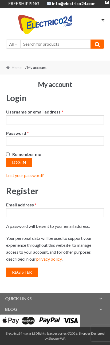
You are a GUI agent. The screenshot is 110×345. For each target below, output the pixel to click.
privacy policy (49, 258)
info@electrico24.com (74, 3)
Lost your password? (25, 175)
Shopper (85, 333)
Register (22, 272)
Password (17, 133)
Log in (19, 162)
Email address (21, 204)
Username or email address (34, 111)
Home (17, 67)
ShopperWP (56, 338)
